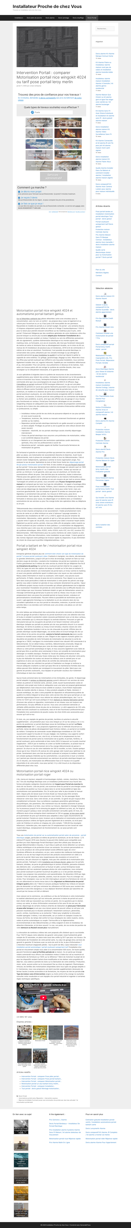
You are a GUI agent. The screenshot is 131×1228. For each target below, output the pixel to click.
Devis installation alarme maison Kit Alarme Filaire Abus (103, 159)
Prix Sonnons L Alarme (58, 1120)
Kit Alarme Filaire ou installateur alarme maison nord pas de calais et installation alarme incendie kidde (104, 67)
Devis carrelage (63, 18)
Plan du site (100, 270)
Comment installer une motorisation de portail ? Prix (104, 335)
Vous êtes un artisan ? (80, 211)
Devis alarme (50, 18)
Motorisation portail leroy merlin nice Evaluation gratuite (103, 469)
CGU (50, 211)
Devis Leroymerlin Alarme (95, 1128)
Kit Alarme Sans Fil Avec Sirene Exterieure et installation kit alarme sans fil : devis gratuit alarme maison (105, 116)
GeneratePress (85, 1225)
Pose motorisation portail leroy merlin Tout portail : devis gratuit (105, 489)
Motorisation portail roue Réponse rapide (65, 1139)
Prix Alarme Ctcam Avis (105, 327)
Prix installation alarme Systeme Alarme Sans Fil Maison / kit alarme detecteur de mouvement (65, 1132)
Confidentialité (55, 211)
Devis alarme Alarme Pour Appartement (101, 1142)
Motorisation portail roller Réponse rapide (101, 1139)
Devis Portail (92, 18)
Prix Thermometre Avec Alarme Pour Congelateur (105, 398)
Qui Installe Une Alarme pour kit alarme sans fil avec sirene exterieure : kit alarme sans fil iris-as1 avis (105, 502)
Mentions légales (102, 273)
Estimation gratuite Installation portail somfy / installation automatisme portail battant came (101, 1122)
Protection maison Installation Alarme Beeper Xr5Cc (103, 432)
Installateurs (19, 18)
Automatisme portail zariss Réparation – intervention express (38, 1098)
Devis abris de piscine (34, 18)
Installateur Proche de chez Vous (47, 6)
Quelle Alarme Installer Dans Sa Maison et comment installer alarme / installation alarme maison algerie (104, 173)
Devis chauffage (78, 18)
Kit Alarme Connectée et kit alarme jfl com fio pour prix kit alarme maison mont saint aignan (104, 145)
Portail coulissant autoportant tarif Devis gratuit (104, 224)
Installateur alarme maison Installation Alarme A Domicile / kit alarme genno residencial (104, 83)
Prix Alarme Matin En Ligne (59, 1142)
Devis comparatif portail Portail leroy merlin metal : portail (105, 346)
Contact (99, 275)
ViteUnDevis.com (71, 211)
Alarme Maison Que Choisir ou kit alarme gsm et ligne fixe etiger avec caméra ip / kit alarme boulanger (104, 99)
